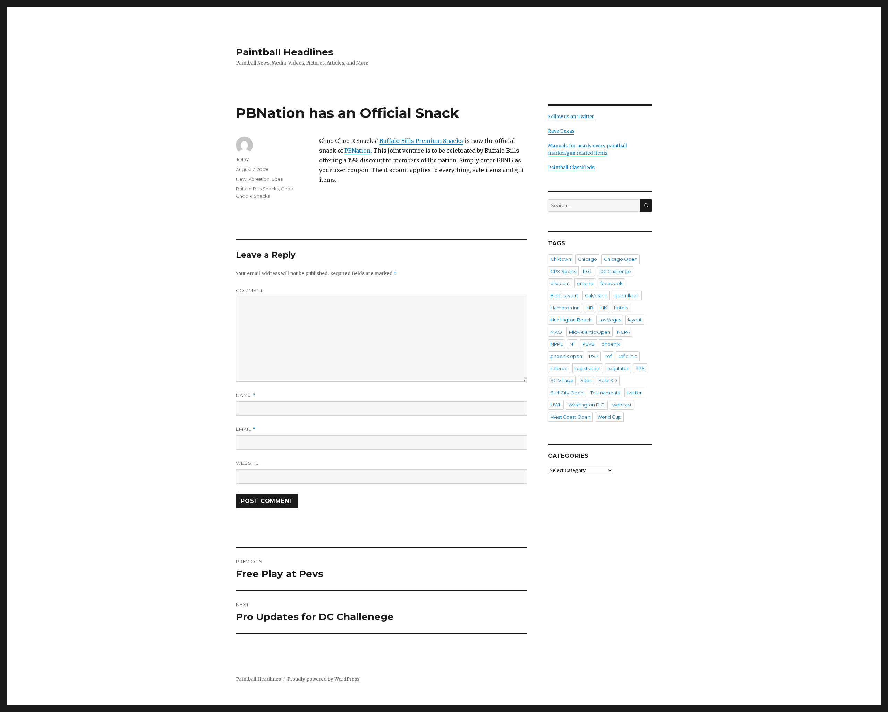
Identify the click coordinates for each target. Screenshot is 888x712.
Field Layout (564, 295)
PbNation (259, 179)
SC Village (561, 380)
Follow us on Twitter (571, 117)
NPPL (556, 344)
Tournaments (605, 392)
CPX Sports (563, 271)
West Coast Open (570, 417)
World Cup (609, 417)
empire (585, 283)
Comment (249, 290)
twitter (634, 392)
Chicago (587, 259)
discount (560, 283)
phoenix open (566, 356)
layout (635, 320)
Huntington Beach (571, 320)
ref (608, 356)
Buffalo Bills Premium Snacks (421, 140)
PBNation (357, 150)
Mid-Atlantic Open (589, 332)
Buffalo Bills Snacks (257, 188)
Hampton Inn (565, 307)
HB (590, 307)
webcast (622, 405)
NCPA (623, 332)
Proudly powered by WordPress (323, 679)
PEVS (588, 344)
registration (587, 368)
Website (247, 463)
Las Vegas (610, 320)
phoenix (610, 344)
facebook (611, 283)
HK (603, 307)
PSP (593, 356)
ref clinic (627, 356)
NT (572, 344)
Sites (277, 179)
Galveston (596, 295)
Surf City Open (566, 392)
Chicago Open (620, 259)
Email (246, 429)
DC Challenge (615, 271)
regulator (618, 368)
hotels (621, 307)
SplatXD (607, 380)
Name (245, 395)
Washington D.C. (586, 405)
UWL (555, 405)
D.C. (587, 271)
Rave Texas (561, 131)
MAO (556, 332)
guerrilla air (626, 295)
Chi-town (560, 259)
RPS (640, 368)
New (241, 179)
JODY (242, 159)
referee (559, 368)
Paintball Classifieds (571, 168)
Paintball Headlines (284, 52)
